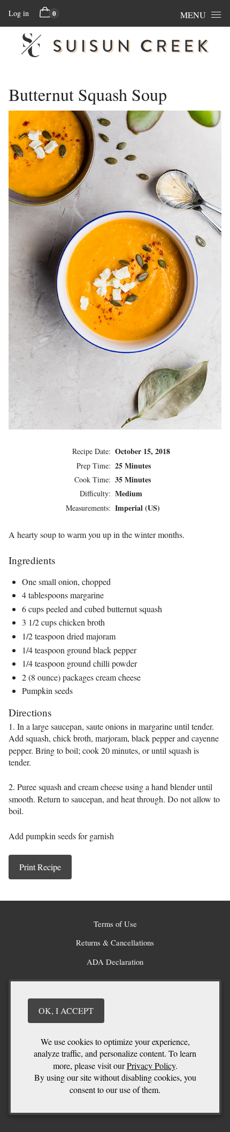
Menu (193, 14)
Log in (19, 13)
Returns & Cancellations (115, 943)
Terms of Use (115, 924)
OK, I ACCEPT (66, 1010)
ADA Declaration (115, 962)
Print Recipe (40, 866)
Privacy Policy (151, 1065)
